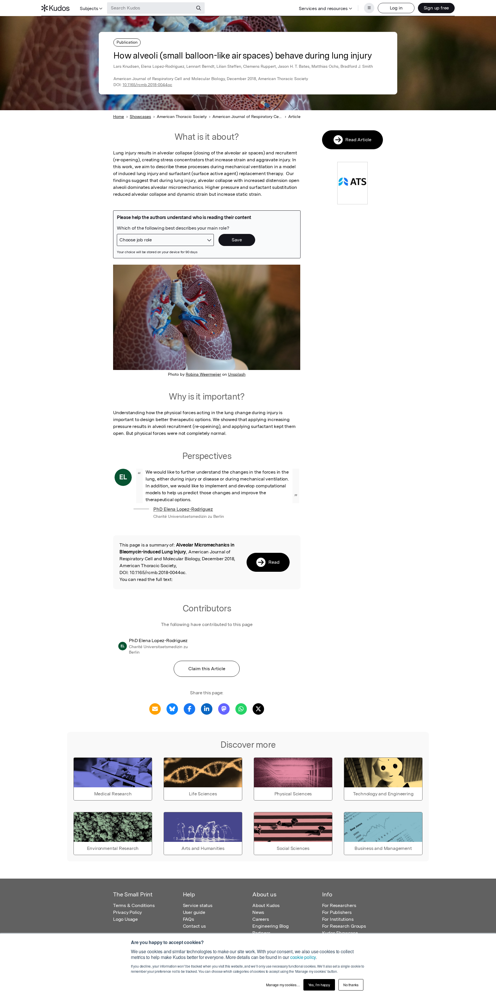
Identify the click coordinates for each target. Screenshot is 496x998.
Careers (260, 919)
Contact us (194, 926)
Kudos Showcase (340, 933)
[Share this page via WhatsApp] (241, 708)
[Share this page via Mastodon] (224, 708)
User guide (194, 912)
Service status (197, 905)
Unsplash (236, 374)
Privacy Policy (127, 912)
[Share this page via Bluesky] (172, 708)
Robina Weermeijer (203, 374)
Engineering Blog (270, 926)
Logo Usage (125, 919)
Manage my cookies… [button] (283, 984)
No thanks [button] (351, 984)
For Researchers (339, 905)
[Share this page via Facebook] (189, 708)
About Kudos (266, 905)
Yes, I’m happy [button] (319, 984)
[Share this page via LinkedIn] (206, 708)
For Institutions (338, 919)
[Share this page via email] (155, 708)
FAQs (188, 919)
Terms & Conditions (133, 905)
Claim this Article (206, 668)
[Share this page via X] (258, 708)
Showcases (140, 116)
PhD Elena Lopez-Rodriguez (183, 509)
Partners (261, 933)
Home (118, 116)
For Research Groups (344, 926)
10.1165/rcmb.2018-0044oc (147, 84)
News (258, 912)
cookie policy (303, 957)
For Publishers (337, 912)
